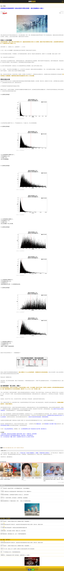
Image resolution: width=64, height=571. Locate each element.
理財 (4, 447)
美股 (6, 447)
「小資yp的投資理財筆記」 (8, 428)
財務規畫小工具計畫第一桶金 (50, 423)
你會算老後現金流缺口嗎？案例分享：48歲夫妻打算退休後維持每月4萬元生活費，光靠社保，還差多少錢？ (53, 479)
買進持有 (18, 447)
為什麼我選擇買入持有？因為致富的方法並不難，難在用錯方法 (33, 428)
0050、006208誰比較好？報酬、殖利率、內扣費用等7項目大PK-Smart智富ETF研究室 (17, 436)
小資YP (15, 447)
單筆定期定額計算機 (4, 425)
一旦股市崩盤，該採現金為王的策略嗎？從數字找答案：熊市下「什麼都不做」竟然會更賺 (18, 433)
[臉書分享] (29, 570)
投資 (12, 447)
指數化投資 (38, 423)
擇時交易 (22, 447)
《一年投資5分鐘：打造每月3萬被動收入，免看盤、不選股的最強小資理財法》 (34, 452)
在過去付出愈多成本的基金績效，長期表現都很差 (38, 416)
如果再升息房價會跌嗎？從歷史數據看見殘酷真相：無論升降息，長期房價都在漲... (17, 435)
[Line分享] (33, 570)
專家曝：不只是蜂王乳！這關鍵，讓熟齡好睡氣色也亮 (31, 478)
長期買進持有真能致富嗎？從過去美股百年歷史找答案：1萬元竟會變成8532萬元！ (22, 8)
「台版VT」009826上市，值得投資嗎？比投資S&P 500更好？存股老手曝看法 (10, 478)
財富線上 (4, 14)
